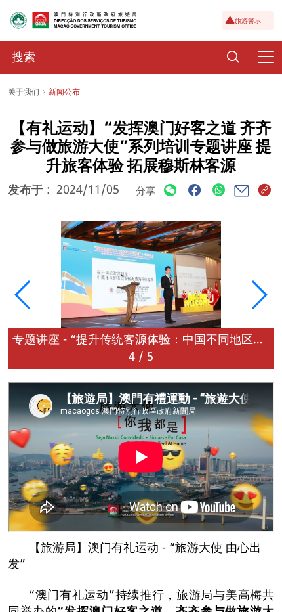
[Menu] (265, 57)
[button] (23, 294)
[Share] (170, 190)
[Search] (232, 57)
